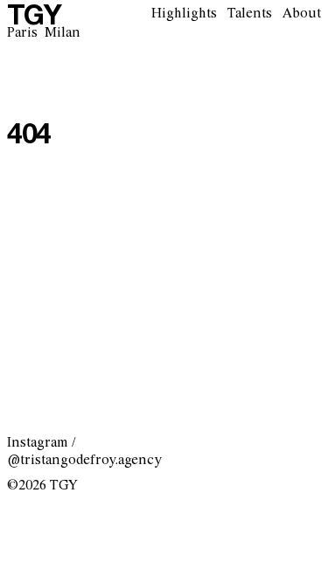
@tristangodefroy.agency (84, 460)
